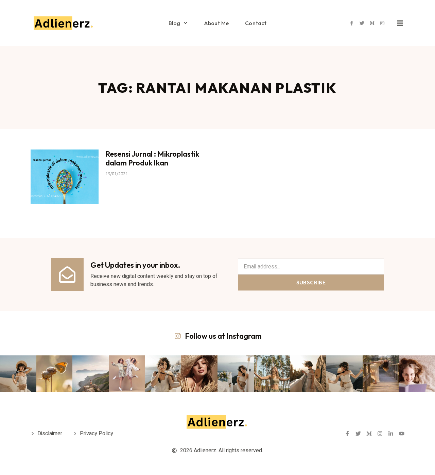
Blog (174, 23)
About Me (216, 23)
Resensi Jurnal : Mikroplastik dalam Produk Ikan (152, 158)
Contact (255, 23)
